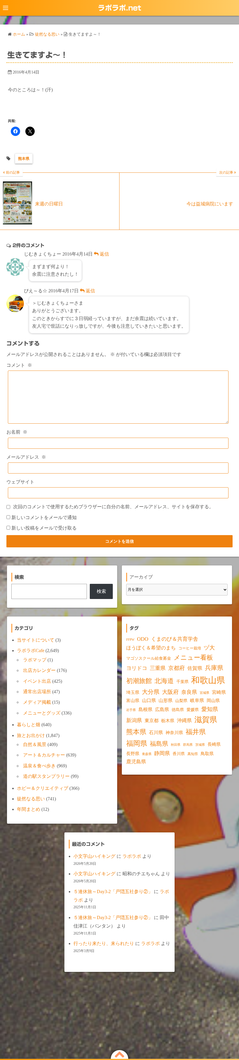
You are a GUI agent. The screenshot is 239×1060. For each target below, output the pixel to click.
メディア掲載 (37, 702)
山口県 (149, 700)
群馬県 (188, 744)
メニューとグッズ (41, 712)
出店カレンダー (39, 670)
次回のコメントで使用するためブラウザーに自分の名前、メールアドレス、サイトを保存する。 (113, 506)
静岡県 (162, 753)
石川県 (156, 732)
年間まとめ (28, 809)
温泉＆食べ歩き (39, 765)
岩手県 (131, 710)
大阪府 (170, 692)
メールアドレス (26, 457)
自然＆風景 (34, 744)
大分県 (150, 692)
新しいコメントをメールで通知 (44, 517)
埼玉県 (132, 692)
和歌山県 (208, 680)
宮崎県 (219, 692)
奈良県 (189, 692)
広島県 (162, 709)
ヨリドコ (136, 668)
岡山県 (213, 700)
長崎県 (214, 744)
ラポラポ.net (119, 7)
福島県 (159, 744)
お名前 (16, 431)
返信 (104, 254)
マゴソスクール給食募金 (148, 658)
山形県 (166, 700)
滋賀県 (205, 719)
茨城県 (200, 744)
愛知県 (209, 709)
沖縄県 (184, 720)
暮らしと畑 (28, 724)
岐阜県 (197, 700)
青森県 (147, 754)
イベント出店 (37, 681)
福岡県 (136, 743)
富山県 (132, 700)
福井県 (196, 732)
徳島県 (178, 710)
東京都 (152, 720)
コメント (19, 365)
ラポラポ (131, 856)
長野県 (132, 753)
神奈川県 (174, 732)
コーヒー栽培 (189, 648)
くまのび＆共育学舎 (174, 639)
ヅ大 (209, 648)
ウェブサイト (20, 481)
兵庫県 (214, 667)
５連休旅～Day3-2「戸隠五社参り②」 (113, 891)
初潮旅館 (139, 680)
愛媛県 (193, 709)
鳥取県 (207, 753)
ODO (142, 639)
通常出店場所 (37, 691)
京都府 (176, 668)
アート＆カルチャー (44, 754)
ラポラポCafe (30, 650)
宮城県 (204, 692)
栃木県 (167, 720)
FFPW (130, 639)
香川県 (179, 754)
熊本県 (23, 158)
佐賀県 (194, 668)
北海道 (164, 680)
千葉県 (182, 682)
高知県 (192, 754)
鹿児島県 (136, 761)
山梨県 (181, 700)
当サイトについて (35, 640)
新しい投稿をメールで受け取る (44, 527)
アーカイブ (141, 576)
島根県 (145, 709)
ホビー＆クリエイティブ (42, 788)
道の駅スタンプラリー (46, 776)
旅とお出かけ (31, 735)
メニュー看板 (193, 657)
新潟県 (134, 720)
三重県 (158, 668)
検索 (101, 591)
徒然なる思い (31, 798)
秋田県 (175, 744)
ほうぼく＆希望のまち (151, 648)
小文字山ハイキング (94, 856)
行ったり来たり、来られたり (103, 943)
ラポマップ (34, 659)
